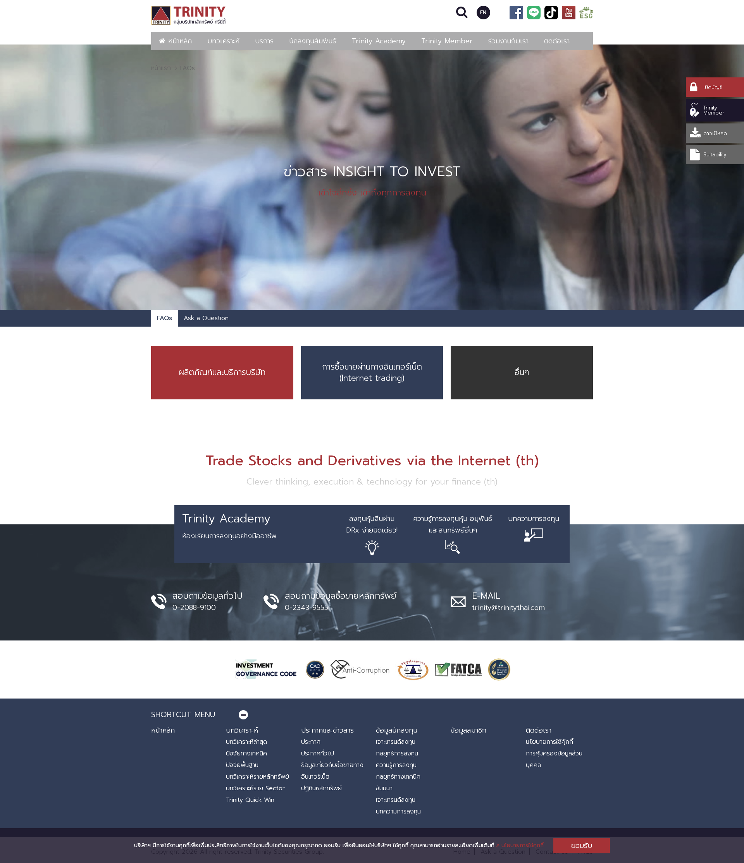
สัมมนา (384, 788)
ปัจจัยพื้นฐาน (242, 765)
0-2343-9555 (306, 607)
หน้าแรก (161, 68)
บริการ (264, 41)
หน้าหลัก (178, 41)
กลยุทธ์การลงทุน (397, 753)
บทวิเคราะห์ (223, 41)
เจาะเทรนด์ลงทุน (395, 742)
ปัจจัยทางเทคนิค (246, 753)
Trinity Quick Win (250, 800)
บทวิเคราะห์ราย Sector (255, 788)
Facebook (516, 12)
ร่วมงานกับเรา (508, 41)
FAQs (164, 318)
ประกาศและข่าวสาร (327, 730)
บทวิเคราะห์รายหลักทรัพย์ (257, 776)
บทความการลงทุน (398, 811)
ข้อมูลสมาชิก (468, 730)
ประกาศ (310, 742)
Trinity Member (447, 41)
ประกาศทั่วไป (317, 753)
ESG (586, 12)
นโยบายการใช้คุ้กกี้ (549, 742)
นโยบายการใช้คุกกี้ (521, 845)
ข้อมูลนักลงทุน (396, 730)
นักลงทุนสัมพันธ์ (312, 41)
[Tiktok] (551, 12)
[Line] (534, 12)
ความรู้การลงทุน (396, 765)
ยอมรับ (581, 845)
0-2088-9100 (194, 607)
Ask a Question (206, 318)
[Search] (462, 12)
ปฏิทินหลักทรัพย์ (321, 788)
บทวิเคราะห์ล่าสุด (246, 742)
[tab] (372, 714)
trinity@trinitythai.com (508, 607)
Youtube (568, 12)
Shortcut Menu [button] (183, 714)
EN (483, 12)
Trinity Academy (379, 41)
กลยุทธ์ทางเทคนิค (398, 776)
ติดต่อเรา (557, 41)
